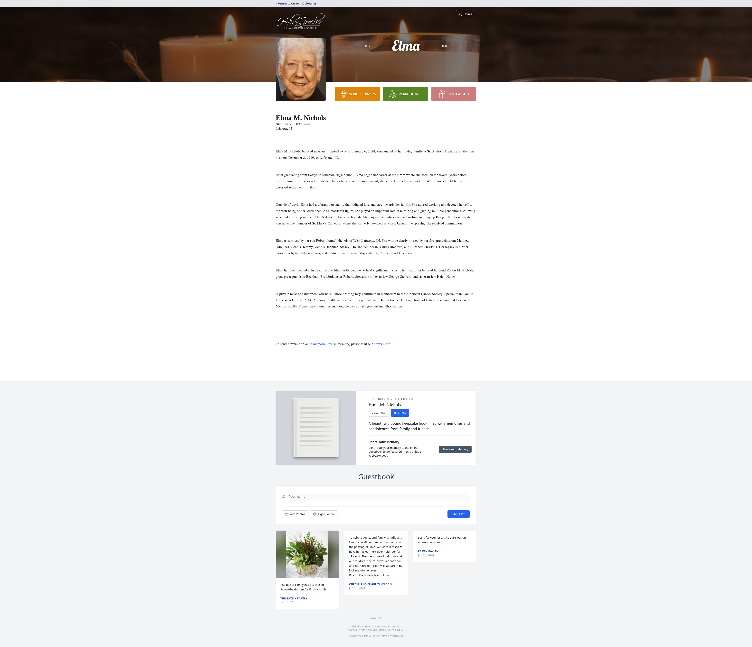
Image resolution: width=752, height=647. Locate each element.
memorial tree (323, 343)
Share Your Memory (455, 449)
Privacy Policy (365, 629)
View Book (378, 413)
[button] (307, 554)
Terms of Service (387, 629)
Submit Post (458, 514)
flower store (382, 343)
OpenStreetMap (380, 636)
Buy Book (400, 413)
